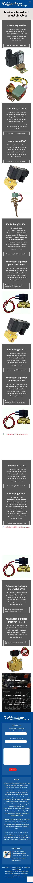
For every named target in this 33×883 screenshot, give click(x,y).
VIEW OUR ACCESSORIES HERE (16, 687)
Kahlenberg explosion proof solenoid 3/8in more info (14, 286)
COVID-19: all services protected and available (19, 852)
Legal (20, 867)
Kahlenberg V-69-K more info (16, 46)
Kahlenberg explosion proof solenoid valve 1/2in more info (15, 402)
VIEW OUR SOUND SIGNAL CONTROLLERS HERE (17, 703)
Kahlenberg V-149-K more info (16, 133)
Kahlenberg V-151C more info (16, 370)
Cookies (14, 869)
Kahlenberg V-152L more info (16, 523)
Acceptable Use (26, 867)
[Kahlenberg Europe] (15, 6)
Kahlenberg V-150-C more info (16, 161)
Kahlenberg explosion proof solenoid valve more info (14, 610)
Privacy (19, 869)
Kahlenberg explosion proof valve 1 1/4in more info (16, 643)
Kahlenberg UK (24, 839)
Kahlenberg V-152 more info (16, 486)
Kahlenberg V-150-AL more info (16, 254)
